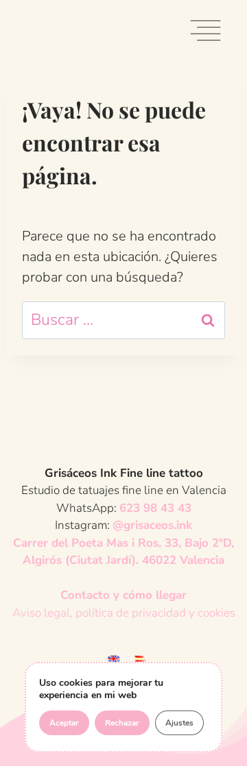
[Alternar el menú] (205, 33)
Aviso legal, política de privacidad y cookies (123, 613)
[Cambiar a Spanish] (140, 658)
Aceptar (64, 722)
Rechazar (122, 722)
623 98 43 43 (155, 508)
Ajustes (179, 722)
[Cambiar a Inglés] (114, 658)
